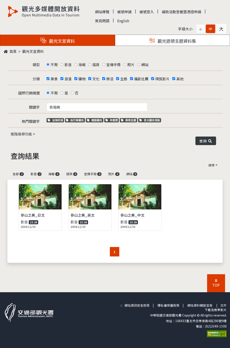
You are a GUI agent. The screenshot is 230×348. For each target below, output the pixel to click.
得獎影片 (162, 78)
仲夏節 (114, 120)
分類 (36, 78)
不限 (54, 64)
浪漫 (68, 78)
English (123, 20)
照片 (131, 64)
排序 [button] (211, 165)
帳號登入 (146, 11)
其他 (180, 78)
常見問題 (102, 20)
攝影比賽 (141, 78)
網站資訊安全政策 (137, 305)
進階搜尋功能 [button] (22, 134)
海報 (82, 64)
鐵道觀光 (97, 120)
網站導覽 (102, 11)
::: (121, 305)
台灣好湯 (58, 120)
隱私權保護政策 (168, 305)
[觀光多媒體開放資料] (44, 11)
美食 (54, 78)
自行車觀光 (77, 120)
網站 (144, 64)
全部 (17, 174)
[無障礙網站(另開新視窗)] (217, 333)
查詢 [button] (203, 141)
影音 (68, 64)
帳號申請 (124, 11)
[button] (200, 29)
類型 (36, 64)
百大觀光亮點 (152, 120)
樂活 (109, 78)
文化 (96, 78)
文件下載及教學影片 (216, 307)
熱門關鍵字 (31, 121)
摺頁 (96, 64)
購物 (82, 78)
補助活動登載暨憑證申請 (181, 11)
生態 (123, 78)
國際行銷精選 (29, 93)
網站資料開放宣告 (199, 305)
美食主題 (131, 120)
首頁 (13, 51)
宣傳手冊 (113, 64)
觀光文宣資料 (33, 51)
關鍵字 (34, 107)
